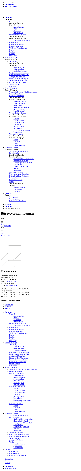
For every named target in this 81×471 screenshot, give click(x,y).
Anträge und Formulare (17, 77)
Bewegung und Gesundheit (23, 163)
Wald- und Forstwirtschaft (18, 48)
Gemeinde (8, 17)
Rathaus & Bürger (11, 57)
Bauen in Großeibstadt (16, 96)
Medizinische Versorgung (22, 130)
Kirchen (12, 54)
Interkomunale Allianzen (17, 35)
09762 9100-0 (11, 281)
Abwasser (17, 141)
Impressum (8, 306)
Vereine (11, 182)
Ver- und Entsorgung (16, 134)
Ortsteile (16, 29)
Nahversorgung (19, 126)
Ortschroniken (18, 33)
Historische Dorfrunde (21, 161)
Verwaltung (13, 61)
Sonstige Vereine (19, 187)
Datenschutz (9, 305)
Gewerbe (8, 193)
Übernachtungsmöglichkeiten (19, 174)
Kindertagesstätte (19, 122)
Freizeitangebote (14, 153)
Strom (16, 143)
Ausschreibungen (19, 103)
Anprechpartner (19, 27)
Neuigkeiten (13, 86)
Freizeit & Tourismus (12, 147)
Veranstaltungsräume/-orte (18, 80)
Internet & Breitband (16, 94)
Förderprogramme (20, 101)
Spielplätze (17, 124)
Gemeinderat (13, 42)
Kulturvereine (18, 191)
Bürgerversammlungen (16, 46)
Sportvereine (18, 189)
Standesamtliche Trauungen (18, 78)
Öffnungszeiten (19, 69)
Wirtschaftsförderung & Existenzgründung (23, 92)
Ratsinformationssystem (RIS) (19, 75)
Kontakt (7, 308)
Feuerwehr (12, 56)
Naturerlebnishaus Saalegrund (19, 176)
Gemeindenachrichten (16, 44)
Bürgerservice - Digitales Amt (19, 73)
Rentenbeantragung (20, 71)
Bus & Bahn (18, 128)
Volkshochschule (19, 120)
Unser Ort (12, 21)
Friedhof (12, 52)
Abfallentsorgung (19, 145)
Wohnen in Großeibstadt (17, 113)
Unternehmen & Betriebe (17, 201)
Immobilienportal (19, 111)
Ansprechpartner (19, 67)
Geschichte (17, 31)
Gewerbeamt (13, 197)
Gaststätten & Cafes (15, 180)
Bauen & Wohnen (11, 88)
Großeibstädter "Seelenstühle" (24, 159)
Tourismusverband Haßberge (19, 151)
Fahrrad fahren (18, 164)
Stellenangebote (14, 84)
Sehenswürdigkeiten (16, 172)
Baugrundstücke (19, 105)
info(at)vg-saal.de (12, 285)
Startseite (8, 204)
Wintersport (17, 170)
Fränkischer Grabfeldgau (22, 40)
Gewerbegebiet (19, 109)
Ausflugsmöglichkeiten (21, 166)
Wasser (16, 140)
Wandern (17, 168)
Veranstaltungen (14, 178)
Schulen (16, 119)
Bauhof (11, 50)
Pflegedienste (18, 132)
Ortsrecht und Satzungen (17, 82)
